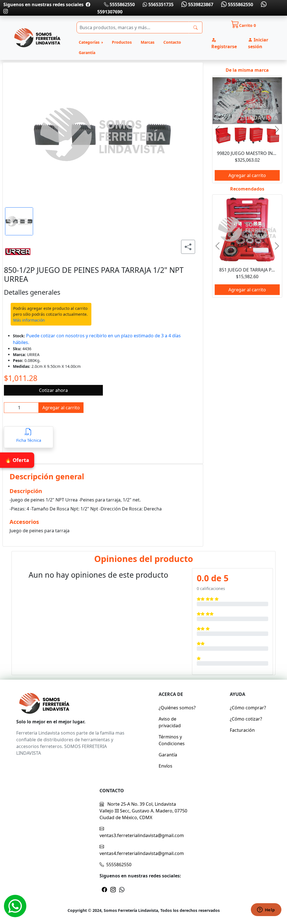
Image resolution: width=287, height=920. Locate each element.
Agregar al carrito (61, 408)
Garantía (87, 52)
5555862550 (121, 4)
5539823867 (200, 4)
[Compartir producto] (188, 247)
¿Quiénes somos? (177, 708)
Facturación (242, 730)
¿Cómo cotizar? (246, 719)
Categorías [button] (90, 42)
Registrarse (224, 46)
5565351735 (160, 4)
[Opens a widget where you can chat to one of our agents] (266, 910)
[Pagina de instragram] (5, 11)
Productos (122, 42)
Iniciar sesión (258, 43)
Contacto (172, 42)
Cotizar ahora (53, 390)
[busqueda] (195, 27)
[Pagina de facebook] (88, 4)
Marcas (147, 42)
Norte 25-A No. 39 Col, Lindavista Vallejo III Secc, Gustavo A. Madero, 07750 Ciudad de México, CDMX (143, 811)
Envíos (165, 766)
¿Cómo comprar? (248, 708)
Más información (29, 320)
